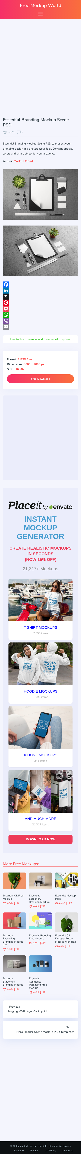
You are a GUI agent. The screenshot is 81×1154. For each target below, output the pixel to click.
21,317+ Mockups (40, 568)
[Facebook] (40, 284)
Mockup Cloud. (24, 161)
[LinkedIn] (40, 291)
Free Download (40, 379)
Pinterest (34, 1150)
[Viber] (40, 321)
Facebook (19, 1150)
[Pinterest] (40, 303)
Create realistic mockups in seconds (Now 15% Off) (40, 554)
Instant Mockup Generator (40, 528)
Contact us (67, 1150)
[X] (40, 297)
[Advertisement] (40, 69)
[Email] (40, 327)
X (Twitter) (50, 1150)
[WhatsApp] (40, 315)
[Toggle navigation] (40, 13)
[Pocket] (40, 309)
